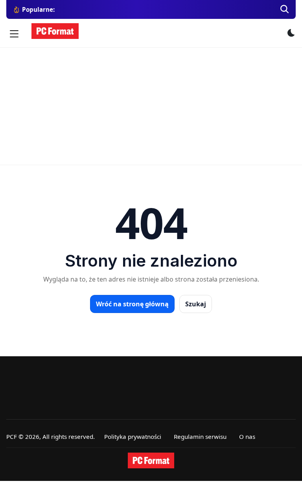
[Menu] (14, 34)
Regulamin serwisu (200, 436)
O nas (247, 436)
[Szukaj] (284, 9)
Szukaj (195, 304)
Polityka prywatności (132, 436)
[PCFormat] (151, 460)
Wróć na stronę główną (132, 304)
